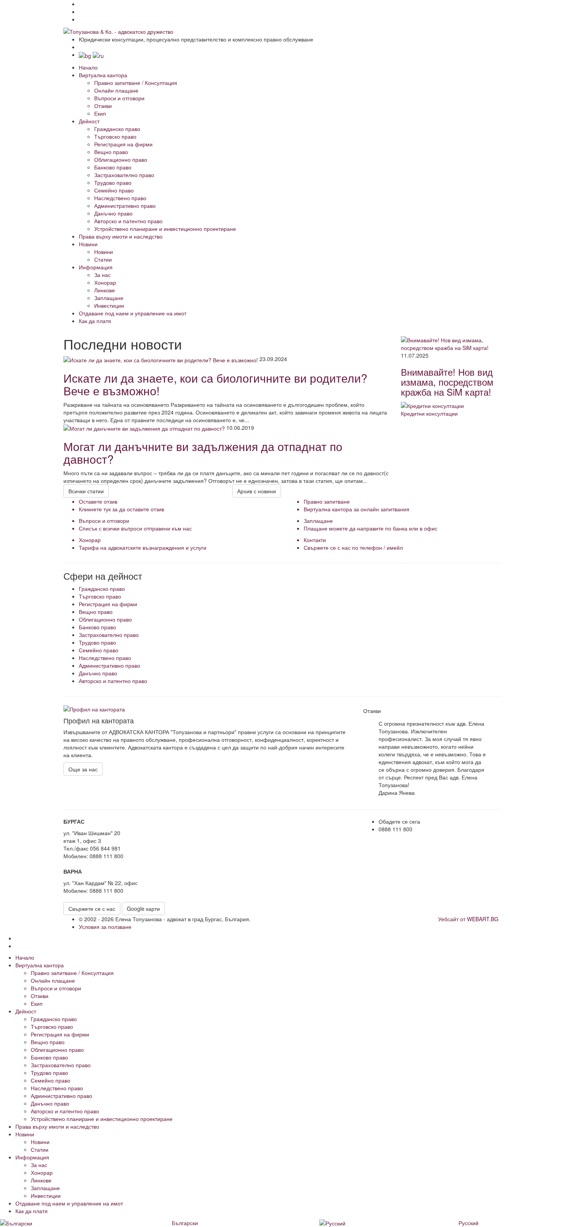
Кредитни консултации (429, 413)
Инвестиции (109, 305)
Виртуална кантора (103, 75)
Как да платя (95, 321)
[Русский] (98, 54)
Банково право (112, 167)
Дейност (89, 121)
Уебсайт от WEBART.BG (468, 919)
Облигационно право (120, 159)
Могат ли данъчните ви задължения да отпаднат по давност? (202, 452)
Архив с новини (256, 491)
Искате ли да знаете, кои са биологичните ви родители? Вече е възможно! (215, 384)
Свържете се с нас (91, 908)
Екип (100, 113)
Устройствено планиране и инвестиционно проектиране (165, 228)
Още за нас (83, 769)
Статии (103, 259)
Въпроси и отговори (119, 98)
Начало (88, 67)
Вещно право (111, 152)
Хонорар (105, 282)
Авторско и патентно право (128, 221)
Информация (96, 267)
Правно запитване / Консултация (135, 82)
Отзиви (103, 105)
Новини (88, 244)
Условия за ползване (105, 926)
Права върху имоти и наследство (121, 236)
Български (185, 1223)
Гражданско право (117, 129)
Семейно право (114, 190)
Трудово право (112, 182)
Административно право (125, 205)
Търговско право (115, 136)
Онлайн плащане (116, 90)
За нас (102, 275)
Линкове (104, 290)
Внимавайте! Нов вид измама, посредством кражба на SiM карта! (447, 382)
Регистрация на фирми (123, 144)
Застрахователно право (124, 175)
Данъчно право (113, 213)
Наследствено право (120, 198)
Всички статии (86, 491)
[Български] (86, 54)
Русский (469, 1223)
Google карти (143, 908)
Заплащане (108, 298)
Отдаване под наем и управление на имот (132, 313)
